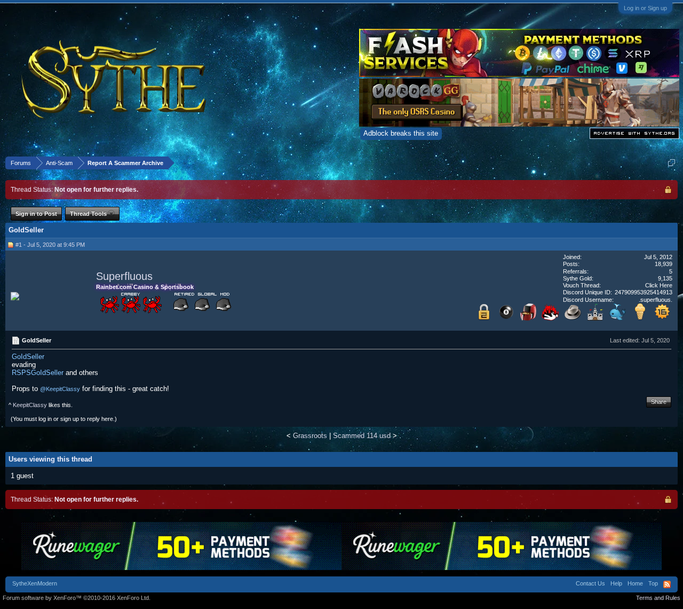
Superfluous (124, 276)
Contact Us (590, 583)
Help (616, 583)
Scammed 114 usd (362, 436)
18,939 (663, 264)
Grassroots (310, 436)
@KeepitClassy (60, 389)
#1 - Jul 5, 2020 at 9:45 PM (50, 244)
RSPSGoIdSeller (37, 373)
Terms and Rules (658, 598)
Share (658, 402)
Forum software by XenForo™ (76, 598)
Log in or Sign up (645, 8)
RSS (667, 584)
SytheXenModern (34, 583)
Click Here (658, 285)
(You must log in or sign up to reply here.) (64, 419)
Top (653, 583)
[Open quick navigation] (671, 162)
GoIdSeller (28, 357)
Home (635, 583)
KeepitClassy (30, 405)
